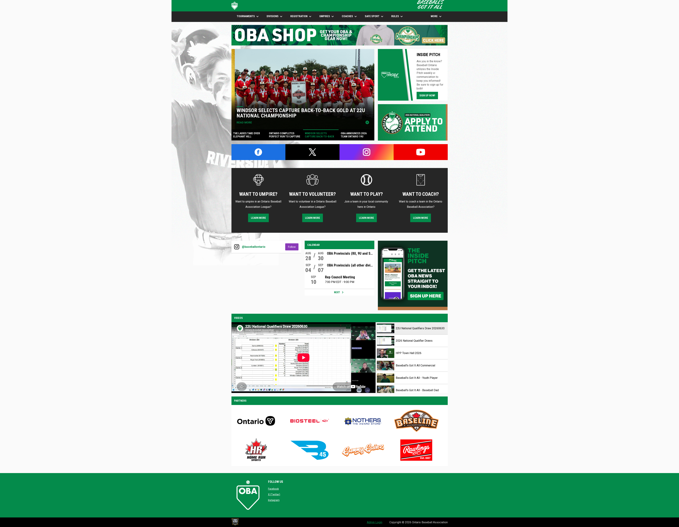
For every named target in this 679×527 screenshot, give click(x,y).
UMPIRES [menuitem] (327, 16)
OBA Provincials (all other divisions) (350, 265)
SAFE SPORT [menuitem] (374, 16)
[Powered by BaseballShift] (235, 521)
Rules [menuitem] (397, 16)
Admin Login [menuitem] (374, 522)
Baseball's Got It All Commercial (415, 365)
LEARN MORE (258, 217)
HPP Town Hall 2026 (408, 353)
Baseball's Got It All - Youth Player (417, 378)
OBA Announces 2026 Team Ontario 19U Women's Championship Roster (295, 113)
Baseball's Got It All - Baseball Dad (417, 390)
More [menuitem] (436, 16)
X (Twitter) (274, 494)
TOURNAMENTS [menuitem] (248, 16)
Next (339, 292)
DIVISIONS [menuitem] (275, 16)
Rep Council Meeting (340, 277)
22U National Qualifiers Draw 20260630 (420, 328)
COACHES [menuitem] (350, 16)
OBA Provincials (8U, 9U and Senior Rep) (350, 253)
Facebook (273, 488)
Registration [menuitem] (301, 16)
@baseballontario (253, 246)
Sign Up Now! (427, 95)
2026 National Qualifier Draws (414, 340)
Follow (293, 246)
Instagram (274, 500)
